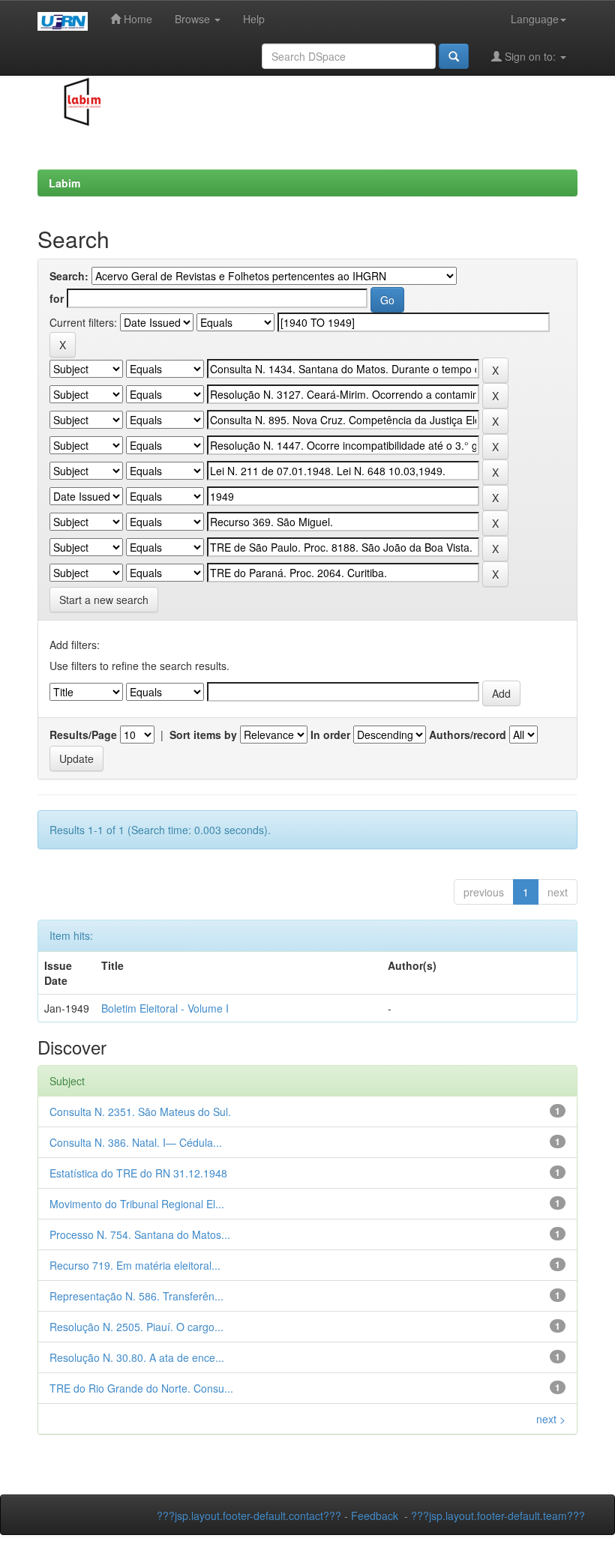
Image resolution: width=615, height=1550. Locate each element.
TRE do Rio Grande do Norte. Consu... (141, 1388)
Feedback (374, 1515)
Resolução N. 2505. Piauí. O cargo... (137, 1326)
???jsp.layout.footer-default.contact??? (249, 1515)
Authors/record (467, 734)
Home (136, 18)
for (57, 298)
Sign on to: (530, 56)
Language (535, 18)
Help (254, 18)
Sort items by (203, 734)
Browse (194, 18)
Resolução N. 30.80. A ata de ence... (137, 1357)
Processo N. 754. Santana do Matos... (140, 1234)
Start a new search (103, 599)
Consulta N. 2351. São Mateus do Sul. (140, 1111)
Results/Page (83, 734)
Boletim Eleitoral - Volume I (165, 1008)
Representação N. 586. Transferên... (137, 1295)
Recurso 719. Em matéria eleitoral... (135, 1265)
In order (330, 734)
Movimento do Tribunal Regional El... (137, 1203)
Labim (64, 182)
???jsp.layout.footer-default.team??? (498, 1515)
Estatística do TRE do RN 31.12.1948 (138, 1172)
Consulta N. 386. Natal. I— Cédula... (136, 1142)
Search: (69, 275)
